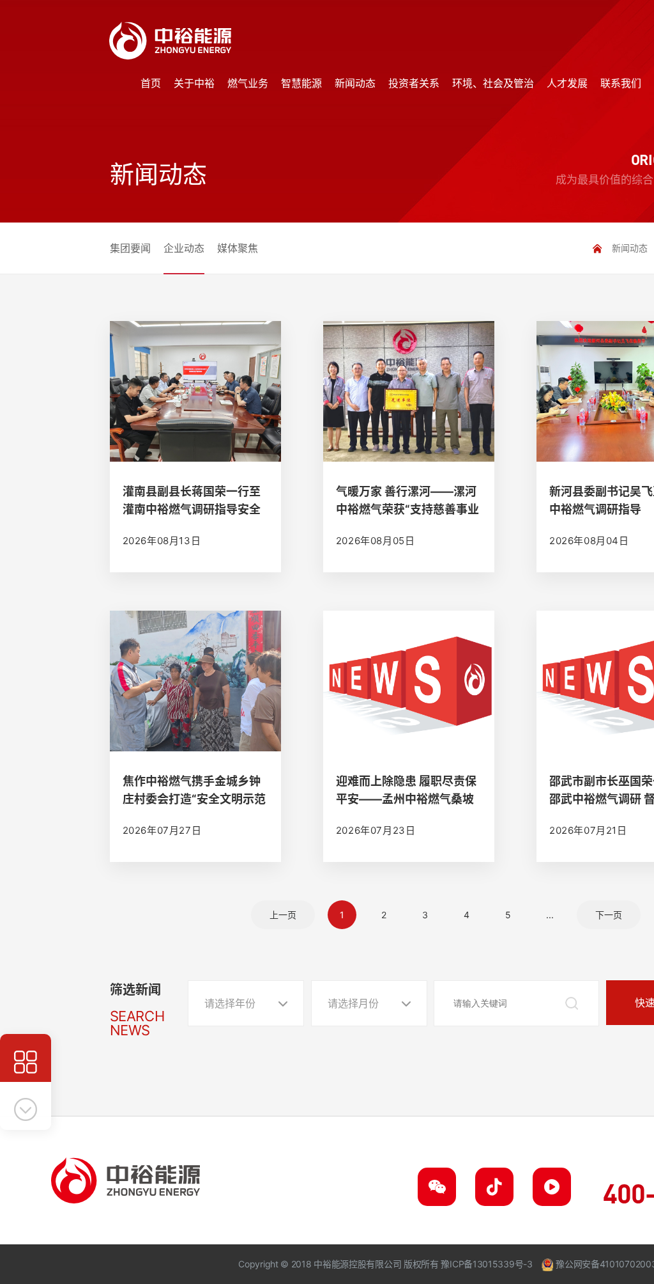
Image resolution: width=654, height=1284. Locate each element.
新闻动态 (630, 247)
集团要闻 (130, 248)
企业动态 (184, 248)
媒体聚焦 (237, 248)
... (550, 914)
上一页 (283, 914)
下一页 (608, 914)
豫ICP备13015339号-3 (486, 1263)
